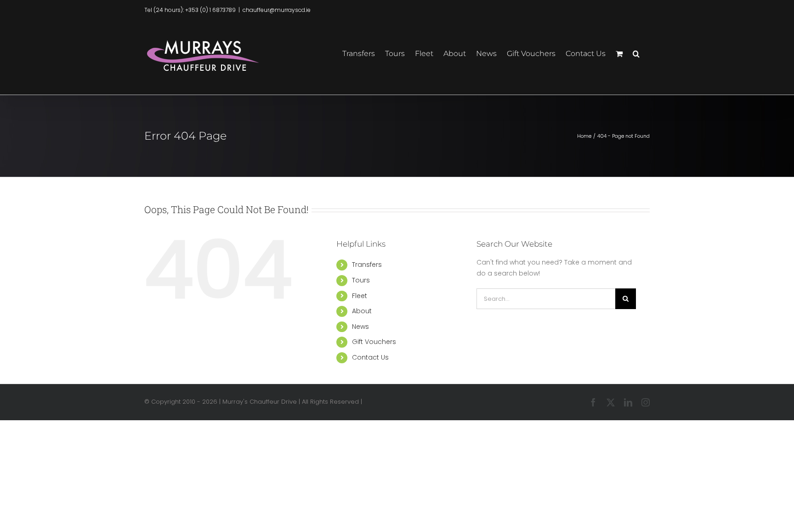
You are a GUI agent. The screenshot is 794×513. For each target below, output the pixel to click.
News (360, 326)
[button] (636, 53)
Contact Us (370, 357)
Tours (361, 280)
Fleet (359, 295)
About (362, 311)
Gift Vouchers (374, 341)
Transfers (367, 264)
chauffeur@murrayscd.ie (277, 10)
